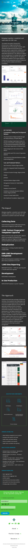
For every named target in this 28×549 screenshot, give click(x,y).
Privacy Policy (14, 547)
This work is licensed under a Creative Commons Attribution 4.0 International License (14, 544)
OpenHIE (5, 2)
